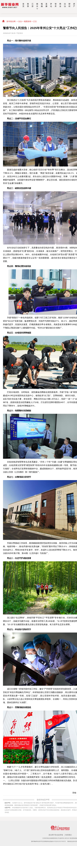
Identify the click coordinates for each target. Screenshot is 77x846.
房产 (74, 5)
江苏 (32, 5)
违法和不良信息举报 (56, 835)
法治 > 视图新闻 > (25, 21)
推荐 (28, 5)
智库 (56, 5)
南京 (37, 5)
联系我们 (68, 835)
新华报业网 (11, 21)
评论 (51, 5)
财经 (69, 5)
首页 (23, 5)
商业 (60, 5)
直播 (46, 5)
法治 (65, 5)
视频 (42, 5)
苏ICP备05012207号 (36, 841)
